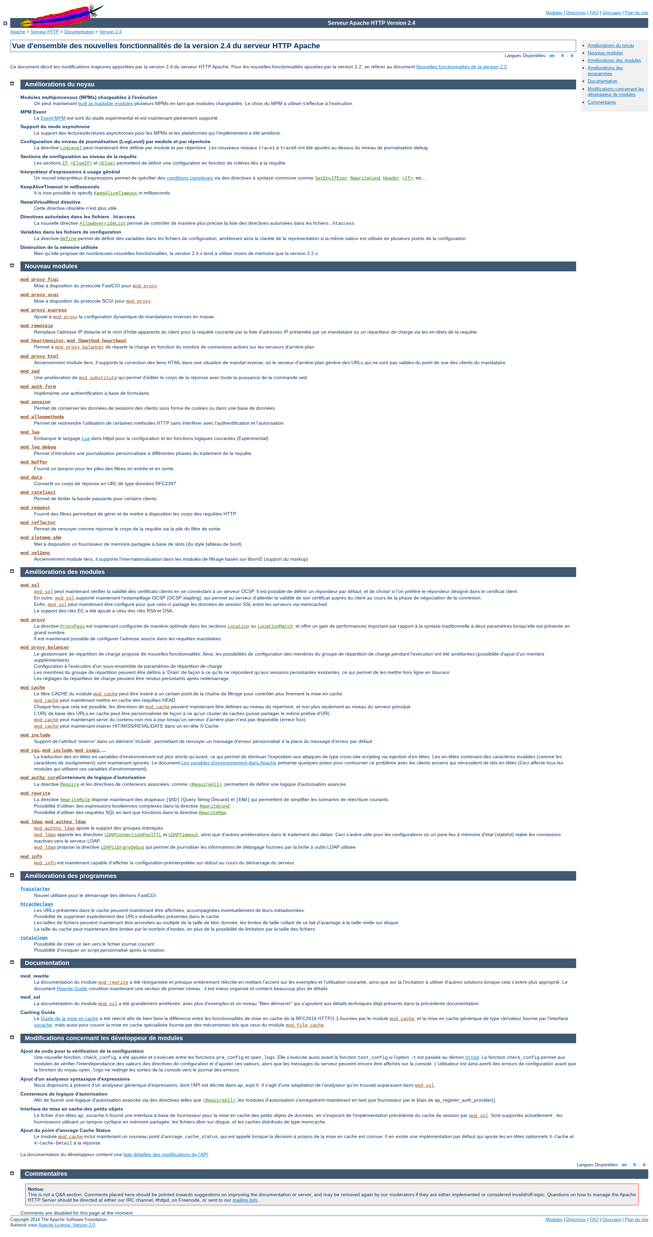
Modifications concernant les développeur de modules (616, 91)
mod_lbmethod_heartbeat (97, 340)
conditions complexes (190, 178)
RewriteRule (75, 799)
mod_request (35, 507)
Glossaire (611, 12)
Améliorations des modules (614, 60)
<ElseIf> (81, 163)
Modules (554, 12)
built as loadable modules (105, 103)
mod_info (31, 856)
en (552, 55)
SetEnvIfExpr (331, 178)
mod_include (35, 735)
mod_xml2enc (35, 553)
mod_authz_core (39, 777)
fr (563, 55)
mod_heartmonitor (42, 340)
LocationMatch (275, 626)
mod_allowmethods (42, 417)
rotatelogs (34, 938)
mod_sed (29, 371)
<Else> (107, 163)
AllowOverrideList (103, 223)
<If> (407, 178)
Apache (17, 31)
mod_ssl (29, 585)
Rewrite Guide (72, 988)
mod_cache (32, 687)
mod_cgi (29, 750)
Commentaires (602, 102)
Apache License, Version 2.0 (66, 1224)
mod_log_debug (38, 447)
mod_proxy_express (43, 310)
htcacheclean (36, 904)
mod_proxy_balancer (79, 347)
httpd (472, 1057)
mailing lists (245, 1200)
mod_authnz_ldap (65, 822)
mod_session (35, 402)
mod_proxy (145, 286)
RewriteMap (212, 812)
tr (572, 55)
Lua (86, 438)
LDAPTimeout (183, 834)
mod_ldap (31, 822)
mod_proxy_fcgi (39, 279)
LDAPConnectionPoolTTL (133, 834)
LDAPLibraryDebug (122, 847)
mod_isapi (87, 750)
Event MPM (53, 118)
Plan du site (636, 12)
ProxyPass (72, 626)
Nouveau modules (605, 52)
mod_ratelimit (38, 492)
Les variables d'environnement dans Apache (229, 762)
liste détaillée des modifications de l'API (165, 1154)
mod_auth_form (38, 386)
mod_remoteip (36, 325)
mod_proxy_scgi (39, 295)
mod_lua (29, 432)
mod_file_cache (305, 1025)
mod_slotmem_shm (40, 537)
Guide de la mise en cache (69, 1018)
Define (68, 238)
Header (391, 178)
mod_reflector (38, 522)
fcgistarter (35, 889)
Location (238, 626)
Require (69, 784)
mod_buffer (34, 462)
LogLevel (71, 148)
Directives (576, 12)
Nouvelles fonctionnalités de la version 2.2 (461, 66)
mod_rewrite (35, 793)
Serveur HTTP (45, 31)
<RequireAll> (205, 784)
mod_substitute (98, 377)
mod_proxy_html (39, 356)
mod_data (31, 477)
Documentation (79, 31)
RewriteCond (365, 178)
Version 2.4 (110, 31)
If (65, 163)
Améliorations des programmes (605, 70)
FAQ (594, 12)
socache (43, 1025)
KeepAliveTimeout (115, 193)
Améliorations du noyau (611, 45)
